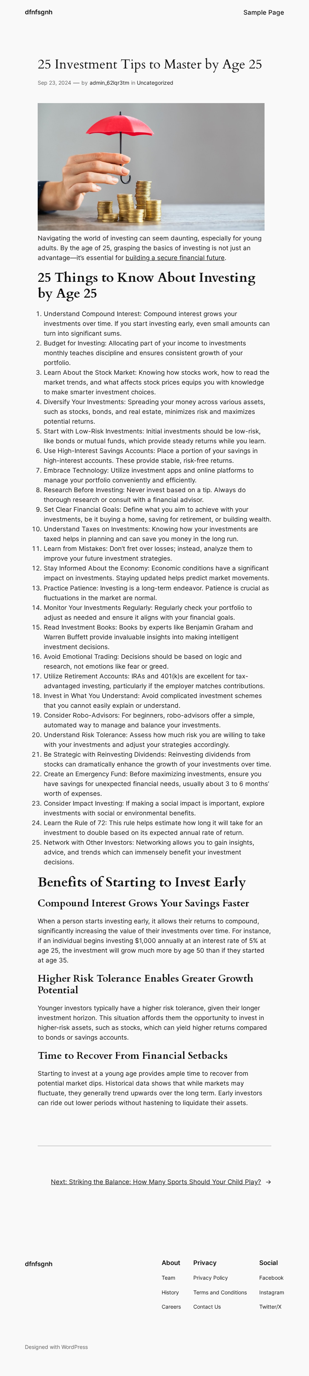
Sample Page (263, 12)
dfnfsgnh (38, 12)
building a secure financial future (175, 258)
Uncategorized (155, 82)
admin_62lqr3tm (109, 82)
